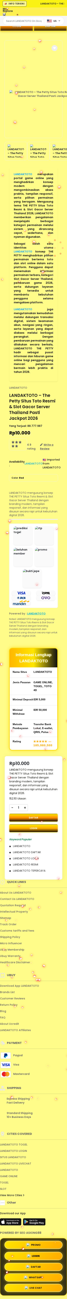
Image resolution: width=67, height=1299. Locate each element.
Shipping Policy (10, 937)
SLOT (3, 1189)
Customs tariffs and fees (17, 931)
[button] (55, 48)
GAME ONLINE (8, 1176)
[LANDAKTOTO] (17, 14)
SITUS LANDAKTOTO (13, 1157)
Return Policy (8, 1005)
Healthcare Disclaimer (15, 962)
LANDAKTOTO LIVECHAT (15, 1163)
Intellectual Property (14, 912)
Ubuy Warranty (10, 956)
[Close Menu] (4, 15)
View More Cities (11, 1195)
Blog (3, 1011)
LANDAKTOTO (23, 174)
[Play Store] (34, 1223)
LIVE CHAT (35, 1288)
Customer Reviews (12, 998)
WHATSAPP (36, 1277)
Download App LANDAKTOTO (19, 986)
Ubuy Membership (12, 950)
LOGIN (17, 26)
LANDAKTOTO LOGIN (13, 1151)
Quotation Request (13, 905)
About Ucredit (9, 1024)
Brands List (7, 992)
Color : (18, 477)
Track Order (8, 924)
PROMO (36, 1244)
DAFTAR (50, 26)
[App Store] (11, 1223)
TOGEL (4, 1182)
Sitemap (5, 918)
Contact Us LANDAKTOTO (17, 899)
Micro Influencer (11, 943)
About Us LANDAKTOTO (15, 893)
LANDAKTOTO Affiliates (15, 1030)
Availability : (17, 463)
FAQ (2, 1017)
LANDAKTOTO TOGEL (13, 1144)
